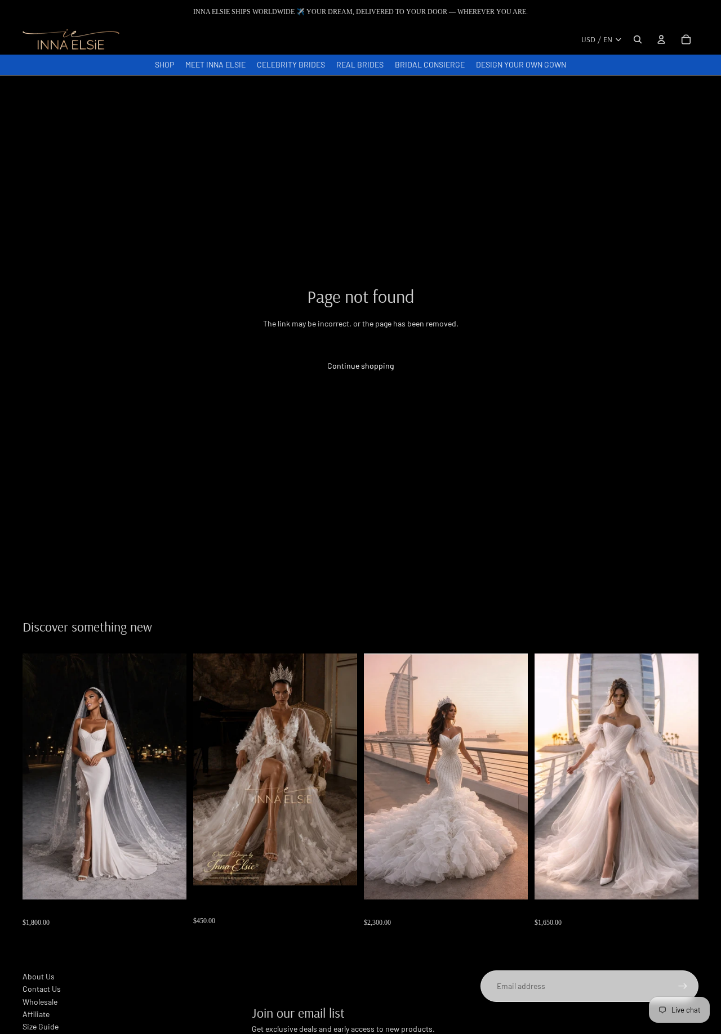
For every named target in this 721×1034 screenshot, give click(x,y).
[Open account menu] (661, 39)
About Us (39, 976)
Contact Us (42, 988)
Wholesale (40, 1001)
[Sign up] (682, 986)
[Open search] (637, 39)
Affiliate (36, 1014)
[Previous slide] (210, 769)
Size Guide (41, 1026)
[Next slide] (340, 769)
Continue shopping (360, 365)
